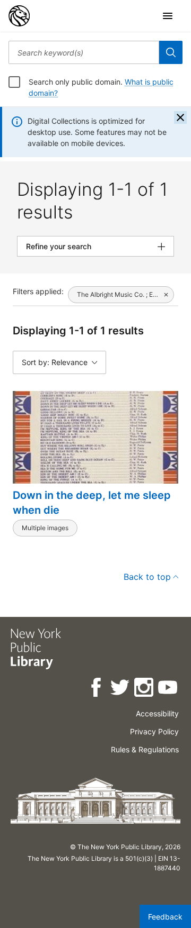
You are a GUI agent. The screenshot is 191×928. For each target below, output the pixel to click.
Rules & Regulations (145, 749)
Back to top (147, 576)
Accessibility (157, 713)
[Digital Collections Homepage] (19, 15)
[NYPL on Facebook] (96, 689)
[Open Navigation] (168, 16)
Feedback (165, 916)
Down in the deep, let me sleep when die (92, 502)
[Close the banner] (180, 117)
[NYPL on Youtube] (168, 689)
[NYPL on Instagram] (144, 689)
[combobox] (83, 52)
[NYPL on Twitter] (120, 689)
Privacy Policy (154, 731)
